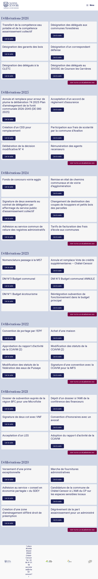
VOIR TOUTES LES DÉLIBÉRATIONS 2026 (82, 83)
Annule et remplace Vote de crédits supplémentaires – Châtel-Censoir (72, 261)
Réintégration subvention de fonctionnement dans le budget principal (70, 297)
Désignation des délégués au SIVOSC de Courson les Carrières (71, 67)
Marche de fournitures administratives (64, 470)
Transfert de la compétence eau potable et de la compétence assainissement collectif (22, 28)
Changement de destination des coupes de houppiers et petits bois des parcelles (72, 205)
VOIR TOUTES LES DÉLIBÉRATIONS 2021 (82, 452)
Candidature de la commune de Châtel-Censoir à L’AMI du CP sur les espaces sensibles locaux (71, 491)
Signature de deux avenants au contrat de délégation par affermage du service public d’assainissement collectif (21, 206)
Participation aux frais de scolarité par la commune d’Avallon (72, 129)
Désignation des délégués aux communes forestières (69, 26)
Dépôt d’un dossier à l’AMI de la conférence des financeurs (70, 400)
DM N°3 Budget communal (18, 278)
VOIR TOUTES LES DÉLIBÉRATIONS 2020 (82, 530)
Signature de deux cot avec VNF (22, 417)
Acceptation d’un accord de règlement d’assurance (67, 100)
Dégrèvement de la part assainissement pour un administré (72, 511)
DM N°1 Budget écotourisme (19, 294)
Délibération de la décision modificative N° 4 (18, 147)
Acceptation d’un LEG (15, 435)
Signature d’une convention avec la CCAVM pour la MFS (72, 366)
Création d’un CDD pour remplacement (16, 129)
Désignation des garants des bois (22, 46)
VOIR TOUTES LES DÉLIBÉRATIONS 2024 (82, 244)
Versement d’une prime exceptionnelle (16, 470)
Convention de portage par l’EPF (22, 331)
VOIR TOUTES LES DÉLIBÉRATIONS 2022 (82, 382)
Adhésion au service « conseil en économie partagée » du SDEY (22, 489)
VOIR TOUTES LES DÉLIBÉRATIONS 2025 (82, 163)
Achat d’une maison (63, 331)
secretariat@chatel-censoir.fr (28, 572)
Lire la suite (9, 39)
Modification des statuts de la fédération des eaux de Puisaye (21, 366)
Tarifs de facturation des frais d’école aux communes (69, 228)
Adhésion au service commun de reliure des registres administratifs (23, 228)
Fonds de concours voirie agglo (21, 179)
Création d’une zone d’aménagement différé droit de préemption (22, 513)
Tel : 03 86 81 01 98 (28, 562)
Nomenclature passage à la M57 (22, 260)
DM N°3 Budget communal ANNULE (73, 278)
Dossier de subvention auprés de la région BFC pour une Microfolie (23, 400)
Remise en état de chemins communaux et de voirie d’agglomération (67, 183)
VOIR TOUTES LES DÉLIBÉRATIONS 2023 (82, 314)
